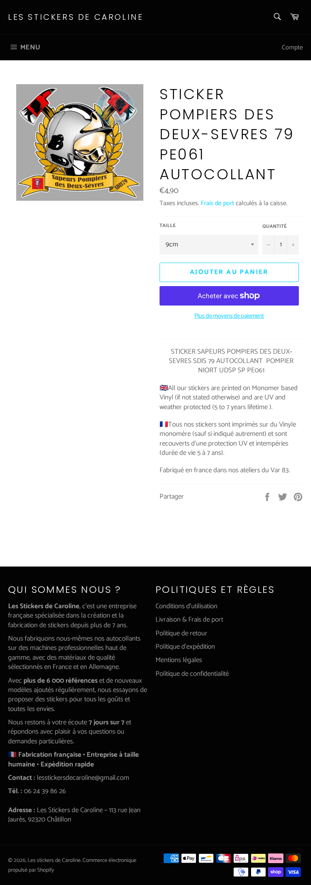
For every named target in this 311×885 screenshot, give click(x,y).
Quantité (274, 226)
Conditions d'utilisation (186, 606)
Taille (168, 226)
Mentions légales (179, 660)
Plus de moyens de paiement (229, 316)
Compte (292, 47)
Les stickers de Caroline (75, 17)
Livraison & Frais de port (189, 619)
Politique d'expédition (185, 646)
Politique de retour (181, 633)
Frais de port (217, 203)
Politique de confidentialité (192, 673)
